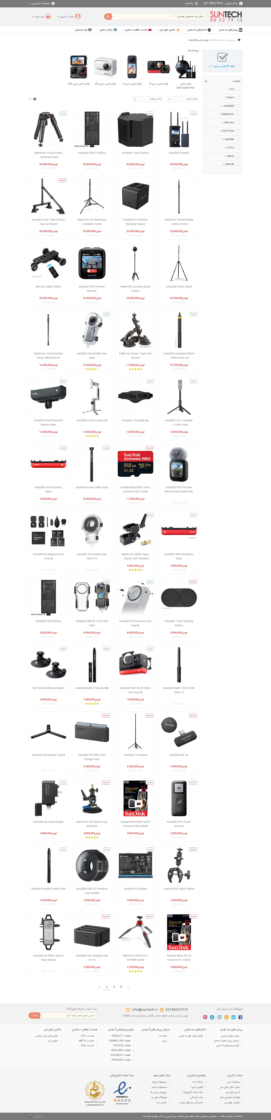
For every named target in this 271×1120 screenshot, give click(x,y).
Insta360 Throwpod (135, 755)
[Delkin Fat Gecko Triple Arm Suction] (135, 330)
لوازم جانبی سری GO (105, 84)
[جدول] (34, 99)
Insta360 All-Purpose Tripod (48, 755)
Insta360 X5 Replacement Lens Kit (48, 556)
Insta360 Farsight (179, 153)
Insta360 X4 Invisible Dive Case (92, 356)
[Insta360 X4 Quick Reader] (48, 798)
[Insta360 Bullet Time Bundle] (92, 664)
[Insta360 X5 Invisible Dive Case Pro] (92, 530)
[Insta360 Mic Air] (179, 731)
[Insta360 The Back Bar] (135, 397)
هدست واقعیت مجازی (136, 30)
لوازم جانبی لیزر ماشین (47, 1036)
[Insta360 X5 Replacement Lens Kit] (48, 530)
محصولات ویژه (159, 1082)
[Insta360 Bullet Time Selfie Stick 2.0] (179, 664)
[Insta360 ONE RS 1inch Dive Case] (92, 597)
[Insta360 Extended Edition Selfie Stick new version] (179, 330)
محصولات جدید (159, 1087)
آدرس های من (232, 1092)
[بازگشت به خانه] (238, 40)
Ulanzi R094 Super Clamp (179, 889)
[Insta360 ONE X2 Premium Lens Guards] (92, 865)
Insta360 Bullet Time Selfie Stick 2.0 (179, 690)
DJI (231, 89)
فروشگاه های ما (159, 1097)
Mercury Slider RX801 (48, 287)
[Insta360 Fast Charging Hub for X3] (92, 932)
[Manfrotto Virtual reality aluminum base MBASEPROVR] (48, 129)
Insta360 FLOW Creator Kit (92, 421)
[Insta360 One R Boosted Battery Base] (48, 397)
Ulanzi (229, 156)
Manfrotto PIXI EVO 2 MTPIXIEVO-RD (135, 958)
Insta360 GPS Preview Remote (92, 289)
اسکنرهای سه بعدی (197, 30)
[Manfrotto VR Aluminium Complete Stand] (92, 196)
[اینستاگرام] (219, 1017)
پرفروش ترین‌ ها (159, 1092)
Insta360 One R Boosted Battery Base (48, 423)
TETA (229, 148)
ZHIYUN (228, 164)
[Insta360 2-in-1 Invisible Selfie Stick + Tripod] (179, 397)
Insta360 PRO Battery (48, 621)
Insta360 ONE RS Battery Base (179, 556)
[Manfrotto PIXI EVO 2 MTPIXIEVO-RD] (135, 932)
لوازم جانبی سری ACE (79, 84)
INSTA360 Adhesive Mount (48, 688)
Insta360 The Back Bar (135, 421)
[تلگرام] (212, 1017)
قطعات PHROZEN (121, 1060)
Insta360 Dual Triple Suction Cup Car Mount (48, 222)
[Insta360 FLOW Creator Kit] (92, 397)
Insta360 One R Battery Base (48, 489)
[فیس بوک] (240, 1017)
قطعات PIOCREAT (121, 1055)
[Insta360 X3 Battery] (135, 865)
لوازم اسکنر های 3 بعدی (191, 1036)
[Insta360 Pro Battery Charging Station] (135, 196)
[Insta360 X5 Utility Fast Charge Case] (92, 731)
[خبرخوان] (226, 1017)
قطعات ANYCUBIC (121, 1050)
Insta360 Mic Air (179, 755)
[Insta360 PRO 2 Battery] (92, 129)
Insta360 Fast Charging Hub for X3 (92, 958)
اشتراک (34, 1015)
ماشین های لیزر (167, 30)
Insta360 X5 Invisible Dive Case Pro (92, 556)
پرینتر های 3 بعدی (230, 1036)
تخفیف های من (232, 1103)
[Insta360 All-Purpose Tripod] (48, 731)
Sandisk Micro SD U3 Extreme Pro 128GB (179, 958)
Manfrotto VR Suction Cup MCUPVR (92, 824)
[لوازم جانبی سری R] (158, 67)
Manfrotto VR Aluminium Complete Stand (92, 222)
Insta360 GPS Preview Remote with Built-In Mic (179, 489)
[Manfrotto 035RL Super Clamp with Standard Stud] (135, 530)
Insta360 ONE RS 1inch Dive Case (92, 623)
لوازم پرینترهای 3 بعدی (228, 1046)
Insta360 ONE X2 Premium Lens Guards (92, 891)
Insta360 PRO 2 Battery (92, 153)
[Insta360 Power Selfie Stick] (92, 463)
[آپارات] (205, 1017)
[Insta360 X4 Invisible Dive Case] (92, 330)
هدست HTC (88, 1036)
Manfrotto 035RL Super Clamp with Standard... (135, 556)
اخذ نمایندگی (197, 1097)
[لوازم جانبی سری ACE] (78, 67)
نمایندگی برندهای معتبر (192, 1103)
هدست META (87, 1041)
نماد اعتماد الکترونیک (193, 1092)
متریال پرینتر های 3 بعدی (227, 1041)
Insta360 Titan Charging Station (179, 623)
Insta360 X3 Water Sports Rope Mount (48, 958)
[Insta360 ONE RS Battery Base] (179, 530)
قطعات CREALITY (121, 1036)
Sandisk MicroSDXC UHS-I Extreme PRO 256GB (135, 824)
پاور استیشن (81, 30)
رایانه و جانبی (106, 30)
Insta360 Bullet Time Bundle (92, 688)
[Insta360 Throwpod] (135, 731)
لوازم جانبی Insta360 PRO (185, 86)
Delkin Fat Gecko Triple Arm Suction (135, 356)
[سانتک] (226, 16)
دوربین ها (231, 40)
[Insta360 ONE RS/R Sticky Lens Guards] (135, 664)
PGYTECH (227, 131)
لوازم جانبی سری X (132, 84)
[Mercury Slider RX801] (48, 263)
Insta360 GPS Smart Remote (179, 824)
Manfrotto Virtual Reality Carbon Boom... (179, 222)
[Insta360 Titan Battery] (135, 129)
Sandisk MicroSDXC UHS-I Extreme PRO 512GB (135, 489)
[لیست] (30, 99)
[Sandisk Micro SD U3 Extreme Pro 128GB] (179, 932)
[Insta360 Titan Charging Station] (179, 597)
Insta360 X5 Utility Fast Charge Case (92, 757)
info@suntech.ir (145, 1009)
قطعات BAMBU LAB (120, 1041)
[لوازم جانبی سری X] (132, 67)
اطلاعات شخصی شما (230, 1097)
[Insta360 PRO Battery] (48, 597)
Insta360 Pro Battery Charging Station (135, 222)
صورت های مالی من (230, 1087)
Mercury (228, 123)
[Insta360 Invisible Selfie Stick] (48, 865)
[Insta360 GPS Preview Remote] (92, 263)
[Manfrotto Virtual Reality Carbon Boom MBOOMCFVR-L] (179, 196)
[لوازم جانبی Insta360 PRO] (185, 67)
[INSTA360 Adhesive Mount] (48, 664)
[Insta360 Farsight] (179, 129)
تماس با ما (161, 1103)
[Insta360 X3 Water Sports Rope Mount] (48, 932)
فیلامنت (163, 1036)
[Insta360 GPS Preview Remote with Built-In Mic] (179, 463)
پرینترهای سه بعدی (228, 30)
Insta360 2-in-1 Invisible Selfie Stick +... (179, 423)
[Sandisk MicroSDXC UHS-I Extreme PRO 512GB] (135, 463)
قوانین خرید (197, 1087)
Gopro (229, 97)
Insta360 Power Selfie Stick (92, 487)
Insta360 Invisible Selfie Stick (48, 889)
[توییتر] (233, 1017)
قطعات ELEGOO (122, 1046)
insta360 (227, 106)
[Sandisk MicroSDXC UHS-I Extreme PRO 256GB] (135, 798)
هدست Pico (88, 1046)
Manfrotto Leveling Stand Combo (135, 289)
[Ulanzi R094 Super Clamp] (179, 865)
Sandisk (228, 139)
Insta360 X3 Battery (135, 889)
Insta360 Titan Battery (135, 153)
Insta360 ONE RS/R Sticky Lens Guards (135, 690)
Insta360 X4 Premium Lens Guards (135, 623)
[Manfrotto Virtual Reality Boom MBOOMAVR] (48, 330)
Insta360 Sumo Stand (179, 287)
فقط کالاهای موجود (222, 66)
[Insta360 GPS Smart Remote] (179, 798)
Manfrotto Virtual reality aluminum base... (48, 155)
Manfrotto (227, 114)
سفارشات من (233, 1082)
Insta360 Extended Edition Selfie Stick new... (179, 356)
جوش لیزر (53, 1041)
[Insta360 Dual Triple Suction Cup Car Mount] (48, 196)
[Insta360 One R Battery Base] (48, 463)
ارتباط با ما (198, 1082)
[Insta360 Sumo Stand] (179, 263)
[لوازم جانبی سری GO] (105, 67)
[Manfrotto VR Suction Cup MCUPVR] (92, 798)
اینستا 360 (217, 40)
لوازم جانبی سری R (159, 84)
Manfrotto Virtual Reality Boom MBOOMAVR (48, 356)
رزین (164, 1041)
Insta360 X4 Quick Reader (48, 822)
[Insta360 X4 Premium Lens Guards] (135, 597)
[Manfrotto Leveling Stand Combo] (135, 263)
